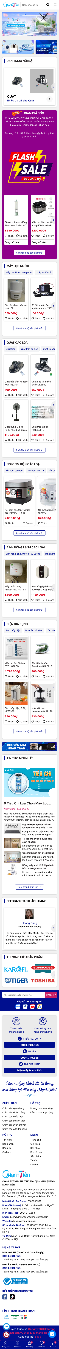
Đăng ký (6, 1148)
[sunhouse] (43, 968)
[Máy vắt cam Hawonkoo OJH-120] (42, 693)
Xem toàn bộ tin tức (28, 887)
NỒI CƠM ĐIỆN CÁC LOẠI (23, 464)
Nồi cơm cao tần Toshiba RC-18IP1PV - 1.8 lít (17, 511)
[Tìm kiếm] (48, 5)
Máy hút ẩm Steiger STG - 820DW (15, 665)
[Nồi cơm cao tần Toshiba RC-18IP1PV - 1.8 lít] (19, 492)
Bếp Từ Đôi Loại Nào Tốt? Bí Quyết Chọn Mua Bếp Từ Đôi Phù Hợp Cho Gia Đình (37, 826)
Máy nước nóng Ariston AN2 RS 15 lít (15, 588)
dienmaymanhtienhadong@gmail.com (28, 1216)
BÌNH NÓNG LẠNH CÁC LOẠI (26, 547)
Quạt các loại (17, 342)
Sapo (38, 1336)
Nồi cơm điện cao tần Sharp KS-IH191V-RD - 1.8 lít (42, 224)
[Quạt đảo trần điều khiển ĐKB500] (42, 366)
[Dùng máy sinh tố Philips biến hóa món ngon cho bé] (12, 869)
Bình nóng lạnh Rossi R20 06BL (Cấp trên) (42, 588)
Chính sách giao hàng (13, 1108)
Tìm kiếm (7, 1139)
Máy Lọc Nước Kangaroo (18, 272)
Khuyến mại (36, 1152)
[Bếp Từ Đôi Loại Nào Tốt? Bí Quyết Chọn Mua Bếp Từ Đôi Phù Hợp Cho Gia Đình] (12, 828)
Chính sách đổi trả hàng (14, 1129)
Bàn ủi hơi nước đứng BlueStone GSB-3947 (16, 224)
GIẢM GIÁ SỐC (33, 113)
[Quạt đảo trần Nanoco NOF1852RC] (16, 366)
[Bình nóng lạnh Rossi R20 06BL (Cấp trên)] (42, 571)
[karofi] (16, 968)
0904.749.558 (29, 1045)
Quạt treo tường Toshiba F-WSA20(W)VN (39, 428)
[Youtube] (32, 1006)
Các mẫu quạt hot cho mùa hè (38, 852)
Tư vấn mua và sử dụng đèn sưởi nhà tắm (37, 840)
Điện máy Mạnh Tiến (29, 1070)
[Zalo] (17, 1006)
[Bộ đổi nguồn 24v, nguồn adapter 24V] (42, 290)
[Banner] (18, 47)
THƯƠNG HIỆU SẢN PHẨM (24, 957)
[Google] (39, 1006)
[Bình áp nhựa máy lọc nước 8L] (16, 290)
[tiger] (16, 980)
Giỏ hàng (6, 1152)
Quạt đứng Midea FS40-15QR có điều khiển (15, 428)
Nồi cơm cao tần (14, 470)
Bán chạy (35, 1148)
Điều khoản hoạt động (41, 1112)
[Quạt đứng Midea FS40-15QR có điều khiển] (16, 412)
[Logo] (11, 5)
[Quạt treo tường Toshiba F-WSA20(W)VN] (42, 412)
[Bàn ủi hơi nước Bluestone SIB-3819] (42, 648)
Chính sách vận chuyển (14, 1124)
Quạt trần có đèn (29, 349)
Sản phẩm (35, 1156)
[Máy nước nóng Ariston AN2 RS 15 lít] (16, 571)
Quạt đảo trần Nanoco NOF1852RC (16, 383)
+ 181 (41, 81)
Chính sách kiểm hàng (13, 1112)
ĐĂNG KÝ (51, 995)
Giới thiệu (35, 1143)
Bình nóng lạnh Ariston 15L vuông (23, 553)
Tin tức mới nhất (20, 758)
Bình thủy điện (13, 630)
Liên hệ (34, 1164)
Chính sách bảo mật (12, 1116)
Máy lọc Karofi (44, 272)
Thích (11, 235)
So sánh (23, 235)
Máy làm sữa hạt (34, 630)
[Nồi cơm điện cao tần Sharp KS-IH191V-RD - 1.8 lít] (42, 207)
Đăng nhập (8, 1143)
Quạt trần (10, 349)
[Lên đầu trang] (52, 1325)
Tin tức (34, 1160)
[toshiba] (43, 980)
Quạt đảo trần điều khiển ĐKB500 (41, 383)
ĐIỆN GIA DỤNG (17, 624)
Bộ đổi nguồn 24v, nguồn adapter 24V (41, 307)
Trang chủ (35, 1139)
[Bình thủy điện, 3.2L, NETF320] (16, 693)
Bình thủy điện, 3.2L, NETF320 (15, 710)
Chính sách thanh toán (13, 1120)
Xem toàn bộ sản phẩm (28, 252)
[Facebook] (25, 1006)
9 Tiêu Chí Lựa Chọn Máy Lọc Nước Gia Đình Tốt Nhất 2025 (26, 803)
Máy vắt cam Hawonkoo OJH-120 (42, 710)
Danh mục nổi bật (20, 61)
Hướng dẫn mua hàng (41, 1108)
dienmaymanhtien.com (24, 1221)
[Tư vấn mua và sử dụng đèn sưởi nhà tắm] (12, 843)
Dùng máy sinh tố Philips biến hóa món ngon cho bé (38, 867)
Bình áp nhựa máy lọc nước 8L (16, 307)
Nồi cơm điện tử (36, 470)
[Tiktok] (12, 1296)
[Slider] (29, 24)
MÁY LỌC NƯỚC (18, 266)
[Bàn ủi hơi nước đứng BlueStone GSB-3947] (16, 207)
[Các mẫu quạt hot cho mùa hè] (12, 857)
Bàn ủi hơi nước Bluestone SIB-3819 (41, 665)
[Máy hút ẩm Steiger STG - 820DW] (16, 648)
